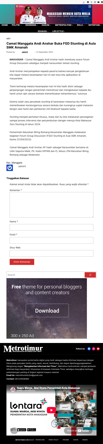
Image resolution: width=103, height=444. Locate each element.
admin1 (25, 52)
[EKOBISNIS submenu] (37, 25)
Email (13, 234)
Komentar (16, 190)
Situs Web (15, 247)
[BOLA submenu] (83, 25)
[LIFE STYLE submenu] (64, 31)
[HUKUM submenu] (50, 25)
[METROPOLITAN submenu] (72, 25)
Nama (14, 221)
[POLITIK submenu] (20, 25)
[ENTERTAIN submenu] (100, 25)
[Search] (90, 275)
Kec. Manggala (14, 162)
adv (8, 38)
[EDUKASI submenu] (47, 31)
